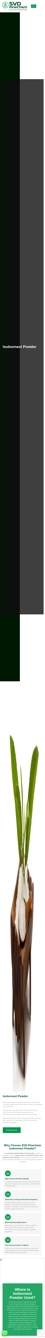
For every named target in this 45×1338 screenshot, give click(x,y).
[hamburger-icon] (33, 6)
